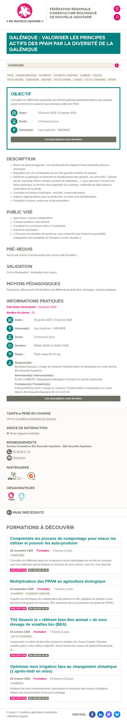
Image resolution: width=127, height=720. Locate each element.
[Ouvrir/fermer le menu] (117, 9)
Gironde (46, 79)
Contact (11, 712)
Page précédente (28, 512)
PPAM (10, 75)
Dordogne (32, 79)
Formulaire (19, 458)
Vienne (112, 79)
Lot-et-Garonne (95, 79)
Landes (77, 79)
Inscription (18, 570)
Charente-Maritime (66, 75)
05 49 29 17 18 (21, 451)
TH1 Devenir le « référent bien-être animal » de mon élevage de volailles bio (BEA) (58, 622)
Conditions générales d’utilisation (37, 712)
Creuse (97, 75)
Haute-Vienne (62, 79)
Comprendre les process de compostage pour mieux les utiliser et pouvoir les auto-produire (63, 540)
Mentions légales (18, 716)
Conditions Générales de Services (36, 419)
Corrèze (85, 75)
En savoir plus (38, 570)
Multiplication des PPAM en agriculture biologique (57, 581)
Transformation (26, 75)
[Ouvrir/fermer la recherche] (117, 17)
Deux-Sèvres (15, 79)
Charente (45, 75)
